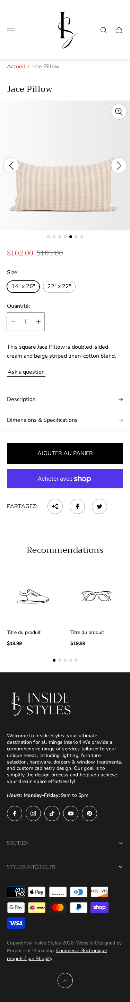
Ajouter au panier (65, 453)
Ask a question (26, 372)
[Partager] (55, 506)
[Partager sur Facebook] (77, 506)
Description (21, 399)
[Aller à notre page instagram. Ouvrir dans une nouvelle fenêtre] (33, 813)
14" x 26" (23, 286)
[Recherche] (103, 30)
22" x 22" (59, 286)
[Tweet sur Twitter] (99, 506)
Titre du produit (24, 632)
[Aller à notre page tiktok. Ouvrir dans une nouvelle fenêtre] (52, 813)
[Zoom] (119, 111)
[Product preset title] (33, 596)
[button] (48, 236)
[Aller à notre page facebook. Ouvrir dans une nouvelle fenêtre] (14, 813)
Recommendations (65, 550)
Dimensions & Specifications (42, 420)
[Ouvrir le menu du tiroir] (10, 30)
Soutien (18, 843)
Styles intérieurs (31, 867)
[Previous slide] (11, 165)
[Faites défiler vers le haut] (65, 980)
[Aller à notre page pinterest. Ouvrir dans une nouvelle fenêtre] (89, 813)
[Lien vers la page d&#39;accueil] (41, 704)
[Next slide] (119, 165)
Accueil (16, 66)
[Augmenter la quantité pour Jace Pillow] (38, 322)
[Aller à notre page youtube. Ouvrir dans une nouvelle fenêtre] (70, 813)
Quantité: (18, 306)
